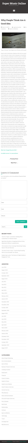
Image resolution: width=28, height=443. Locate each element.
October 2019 (5, 342)
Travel (3, 418)
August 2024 (5, 270)
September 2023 (5, 275)
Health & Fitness (5, 381)
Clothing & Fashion (6, 369)
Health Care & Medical (7, 384)
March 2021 (4, 293)
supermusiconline (17, 27)
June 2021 (4, 284)
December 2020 (5, 301)
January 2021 (5, 298)
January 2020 (5, 333)
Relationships (5, 407)
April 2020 (4, 324)
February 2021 (5, 296)
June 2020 (4, 319)
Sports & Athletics (14, 28)
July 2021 (4, 281)
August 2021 (5, 278)
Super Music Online (14, 3)
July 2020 (4, 316)
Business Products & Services (8, 366)
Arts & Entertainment (6, 361)
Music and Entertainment (7, 395)
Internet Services (5, 389)
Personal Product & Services (8, 398)
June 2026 (4, 267)
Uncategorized (5, 421)
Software (4, 410)
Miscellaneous (5, 392)
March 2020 (4, 327)
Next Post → (14, 162)
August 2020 (5, 313)
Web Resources (5, 424)
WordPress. (9, 441)
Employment (4, 372)
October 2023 (5, 273)
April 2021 (4, 290)
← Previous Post (13, 159)
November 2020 (5, 304)
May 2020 (4, 322)
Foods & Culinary (5, 378)
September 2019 (5, 345)
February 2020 (5, 330)
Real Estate (4, 404)
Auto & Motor (5, 363)
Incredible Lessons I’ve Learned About (9, 153)
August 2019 (5, 348)
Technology (4, 415)
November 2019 (5, 339)
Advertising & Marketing (7, 358)
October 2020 (5, 307)
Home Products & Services (8, 387)
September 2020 (5, 310)
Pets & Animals (5, 401)
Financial (4, 375)
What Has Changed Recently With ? (9, 150)
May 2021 (4, 287)
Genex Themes (23, 441)
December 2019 (5, 336)
